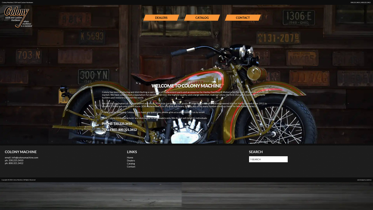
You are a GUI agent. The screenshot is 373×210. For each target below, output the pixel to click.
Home (130, 157)
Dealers (131, 160)
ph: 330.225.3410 (14, 160)
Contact (131, 166)
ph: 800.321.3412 (14, 163)
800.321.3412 (366, 2)
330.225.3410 (355, 2)
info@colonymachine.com (25, 157)
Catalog (131, 163)
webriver (369, 180)
